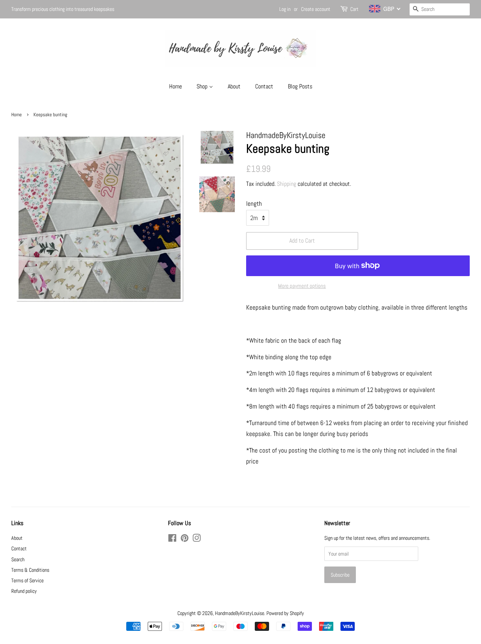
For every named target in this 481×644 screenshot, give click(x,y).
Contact (264, 86)
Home (175, 86)
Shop (203, 86)
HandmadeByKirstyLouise (239, 613)
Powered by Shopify (285, 613)
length (254, 203)
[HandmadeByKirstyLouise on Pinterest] (184, 539)
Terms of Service (27, 580)
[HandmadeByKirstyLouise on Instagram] (196, 539)
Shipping (286, 184)
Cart (354, 9)
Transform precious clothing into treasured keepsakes (62, 9)
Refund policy (24, 591)
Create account (315, 9)
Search (17, 559)
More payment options (302, 285)
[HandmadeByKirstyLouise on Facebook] (172, 539)
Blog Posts (300, 86)
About (234, 86)
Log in (284, 9)
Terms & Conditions (30, 570)
